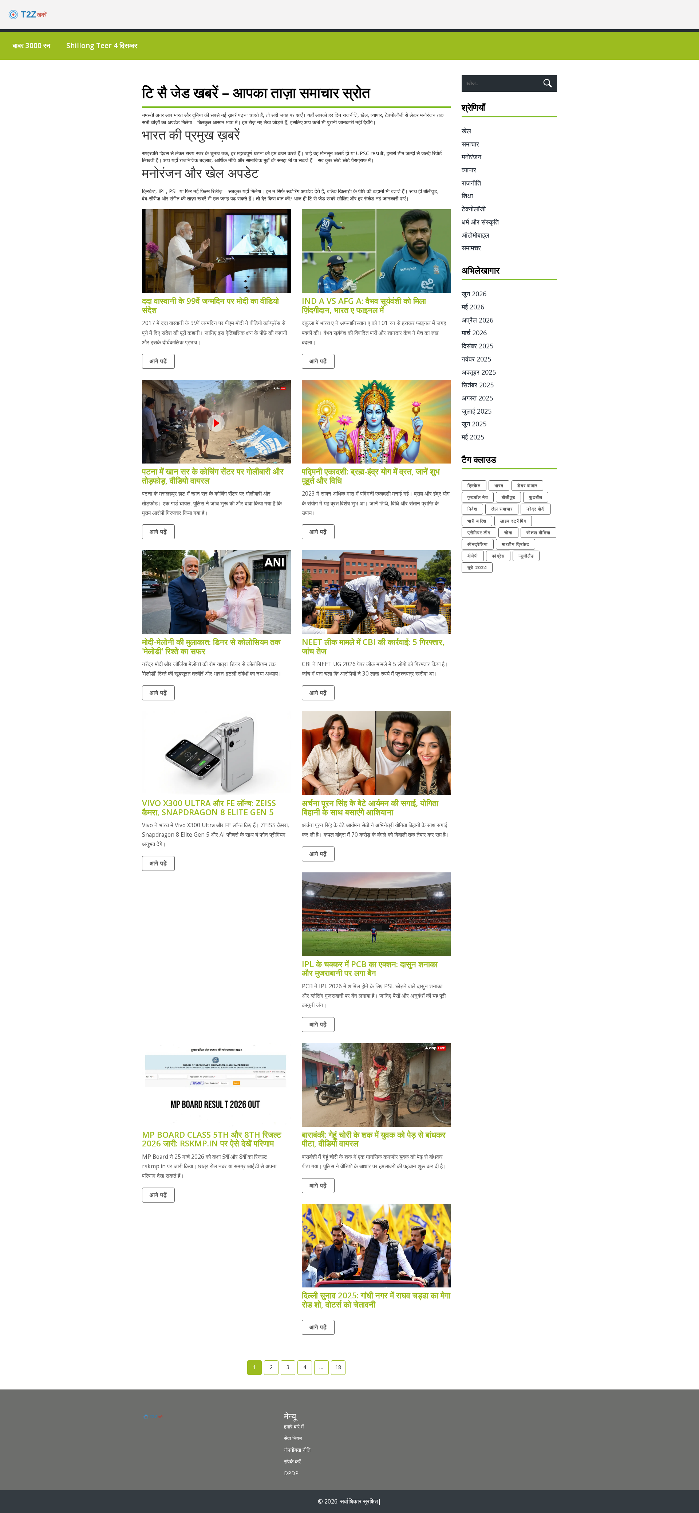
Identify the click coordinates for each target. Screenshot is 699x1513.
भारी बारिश (476, 521)
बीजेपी (472, 556)
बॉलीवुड (508, 497)
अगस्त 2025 (477, 398)
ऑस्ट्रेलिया (477, 544)
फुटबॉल (535, 497)
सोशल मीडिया (538, 532)
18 (338, 1367)
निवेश (472, 509)
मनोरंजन (471, 156)
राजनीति (471, 183)
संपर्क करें (292, 1461)
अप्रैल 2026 (477, 320)
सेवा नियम (293, 1438)
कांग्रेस (498, 556)
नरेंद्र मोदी (535, 509)
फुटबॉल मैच (477, 497)
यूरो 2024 (477, 567)
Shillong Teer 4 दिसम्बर (101, 45)
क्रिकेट (474, 485)
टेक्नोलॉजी (474, 208)
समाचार (470, 144)
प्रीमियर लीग (478, 532)
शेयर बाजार (527, 485)
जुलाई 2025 (476, 411)
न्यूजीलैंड (526, 556)
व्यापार (469, 169)
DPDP (291, 1473)
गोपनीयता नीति (297, 1449)
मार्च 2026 (474, 332)
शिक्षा (467, 195)
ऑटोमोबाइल (475, 235)
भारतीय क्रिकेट (515, 544)
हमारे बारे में (294, 1426)
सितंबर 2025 (478, 384)
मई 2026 (473, 306)
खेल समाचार (502, 509)
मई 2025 (473, 437)
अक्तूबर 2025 (479, 372)
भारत (498, 485)
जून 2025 (474, 423)
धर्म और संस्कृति (480, 222)
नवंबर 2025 (476, 359)
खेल (466, 130)
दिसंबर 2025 (477, 345)
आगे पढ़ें (158, 361)
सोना (508, 532)
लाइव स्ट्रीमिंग (513, 521)
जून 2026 (474, 293)
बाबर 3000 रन (31, 45)
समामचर (471, 247)
